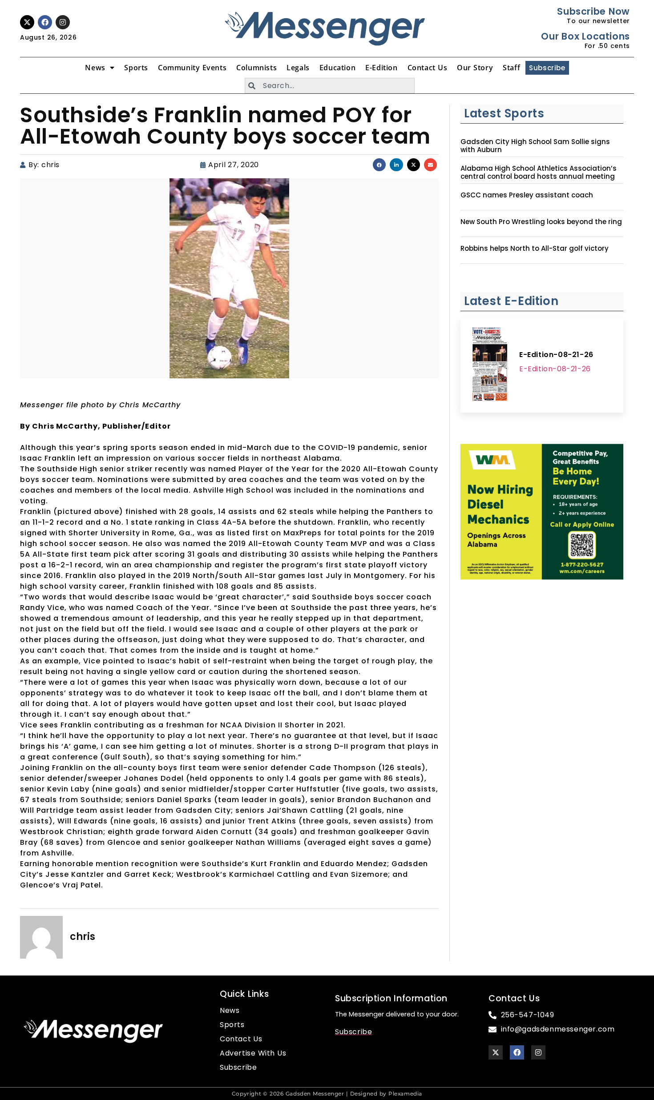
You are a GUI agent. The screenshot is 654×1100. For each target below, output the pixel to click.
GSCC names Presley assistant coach (526, 195)
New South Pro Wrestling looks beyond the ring (541, 222)
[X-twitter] (27, 22)
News (95, 67)
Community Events (192, 67)
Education (337, 67)
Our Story (475, 67)
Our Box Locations (585, 36)
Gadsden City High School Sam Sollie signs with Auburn (535, 146)
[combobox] (330, 85)
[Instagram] (63, 22)
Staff (511, 67)
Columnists (256, 67)
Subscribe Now (593, 11)
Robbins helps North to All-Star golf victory (534, 249)
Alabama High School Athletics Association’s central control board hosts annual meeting (538, 173)
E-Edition (381, 67)
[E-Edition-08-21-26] (490, 365)
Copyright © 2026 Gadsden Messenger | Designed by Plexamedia (327, 1093)
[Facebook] (45, 22)
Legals (298, 67)
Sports (136, 67)
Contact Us (428, 67)
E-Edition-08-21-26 (556, 354)
